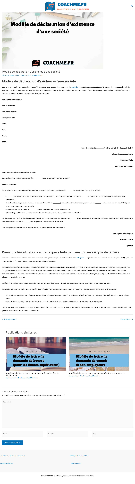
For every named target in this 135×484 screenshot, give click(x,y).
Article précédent (9, 319)
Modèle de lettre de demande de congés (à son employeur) (96, 373)
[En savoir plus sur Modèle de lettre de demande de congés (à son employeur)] (99, 354)
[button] (132, 6)
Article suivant (126, 319)
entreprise (80, 258)
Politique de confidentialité (79, 456)
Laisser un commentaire (10, 75)
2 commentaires (11, 378)
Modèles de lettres (27, 75)
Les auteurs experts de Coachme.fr (12, 456)
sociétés (75, 87)
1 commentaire (73, 376)
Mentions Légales (6, 463)
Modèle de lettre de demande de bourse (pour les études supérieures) (32, 374)
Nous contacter (75, 463)
